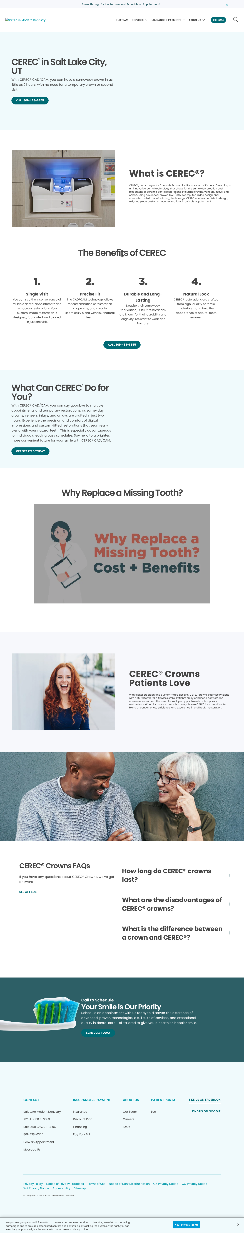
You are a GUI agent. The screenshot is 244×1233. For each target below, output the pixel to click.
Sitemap (80, 1188)
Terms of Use (96, 1184)
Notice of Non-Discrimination (129, 1184)
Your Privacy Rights (186, 1224)
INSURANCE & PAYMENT (92, 1100)
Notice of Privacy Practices (65, 1184)
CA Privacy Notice (165, 1184)
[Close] (238, 1224)
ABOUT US (195, 20)
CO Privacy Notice (194, 1184)
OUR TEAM (122, 20)
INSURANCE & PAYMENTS (166, 20)
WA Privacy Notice (36, 1188)
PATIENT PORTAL (164, 1100)
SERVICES (138, 20)
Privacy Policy (33, 1184)
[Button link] (236, 20)
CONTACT (31, 1100)
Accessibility (61, 1188)
